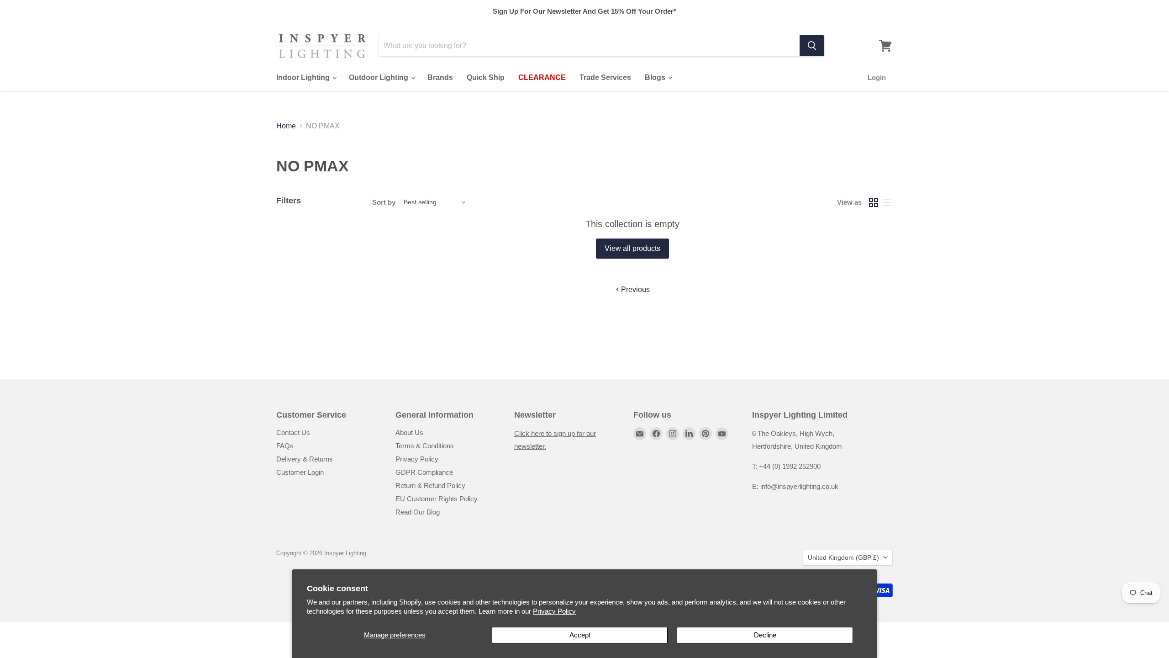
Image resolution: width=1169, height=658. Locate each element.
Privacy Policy (554, 611)
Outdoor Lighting (379, 77)
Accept (579, 635)
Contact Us (293, 432)
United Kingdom (843, 557)
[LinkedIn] (689, 433)
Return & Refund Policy (430, 485)
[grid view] (873, 202)
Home (286, 126)
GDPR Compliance (424, 472)
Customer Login (300, 472)
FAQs (285, 446)
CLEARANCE (542, 77)
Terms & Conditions (424, 446)
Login (877, 77)
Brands (440, 77)
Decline (765, 635)
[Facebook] (656, 433)
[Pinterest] (705, 433)
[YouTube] (722, 433)
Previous (634, 289)
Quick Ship (486, 77)
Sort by (383, 202)
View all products (632, 248)
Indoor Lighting (304, 77)
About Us (409, 432)
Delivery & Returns (304, 459)
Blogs (656, 77)
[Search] (812, 45)
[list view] (886, 202)
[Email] (639, 433)
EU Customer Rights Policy (436, 499)
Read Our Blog (417, 512)
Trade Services (605, 77)
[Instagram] (672, 433)
